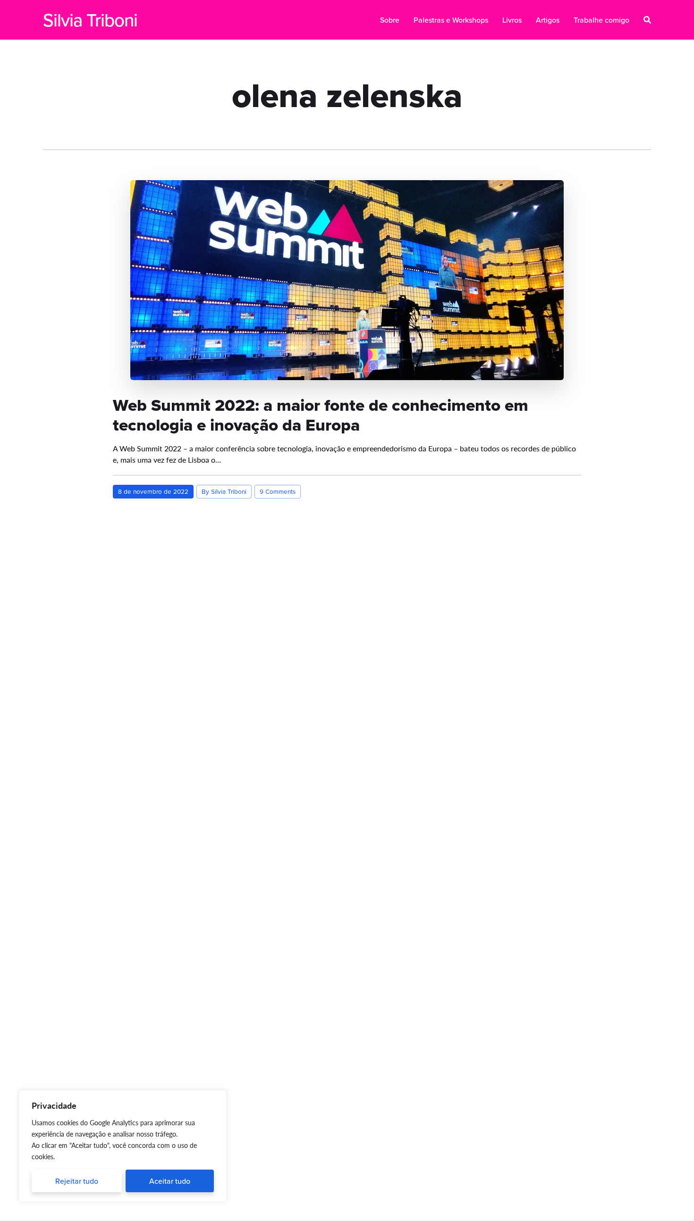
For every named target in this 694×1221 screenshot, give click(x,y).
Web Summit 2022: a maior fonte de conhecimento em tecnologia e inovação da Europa (320, 415)
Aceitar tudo (169, 1181)
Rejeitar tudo (76, 1181)
